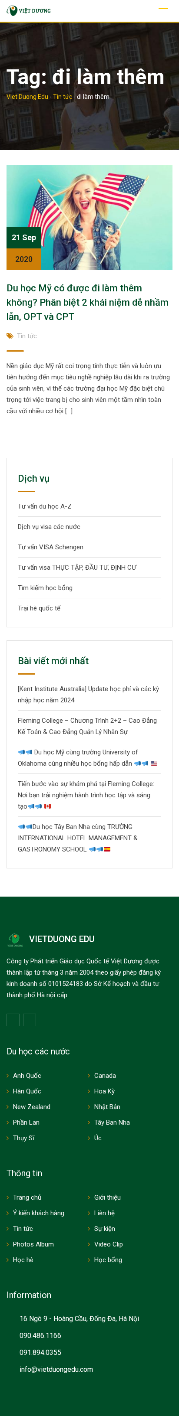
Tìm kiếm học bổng (45, 588)
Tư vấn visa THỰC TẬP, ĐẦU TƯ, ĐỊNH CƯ (77, 567)
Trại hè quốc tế (39, 608)
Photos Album (33, 1244)
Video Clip (108, 1244)
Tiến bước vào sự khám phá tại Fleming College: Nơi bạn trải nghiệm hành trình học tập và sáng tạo (86, 795)
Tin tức (27, 336)
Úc (98, 1138)
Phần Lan (26, 1122)
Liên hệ (104, 1213)
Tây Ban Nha (112, 1122)
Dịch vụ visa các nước (49, 527)
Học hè (23, 1260)
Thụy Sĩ (23, 1138)
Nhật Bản (107, 1107)
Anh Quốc (27, 1076)
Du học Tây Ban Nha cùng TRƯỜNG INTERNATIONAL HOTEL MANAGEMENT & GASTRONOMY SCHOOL (78, 838)
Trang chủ (27, 1197)
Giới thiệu (107, 1197)
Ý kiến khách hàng (38, 1213)
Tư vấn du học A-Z (45, 506)
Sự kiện (104, 1229)
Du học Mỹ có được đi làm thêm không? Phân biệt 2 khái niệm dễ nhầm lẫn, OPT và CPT (88, 302)
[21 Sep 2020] (89, 217)
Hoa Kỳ (104, 1091)
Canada (105, 1076)
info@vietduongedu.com (56, 1369)
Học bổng (108, 1260)
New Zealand (31, 1107)
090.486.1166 (40, 1335)
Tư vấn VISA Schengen (50, 547)
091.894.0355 (40, 1352)
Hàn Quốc (27, 1091)
